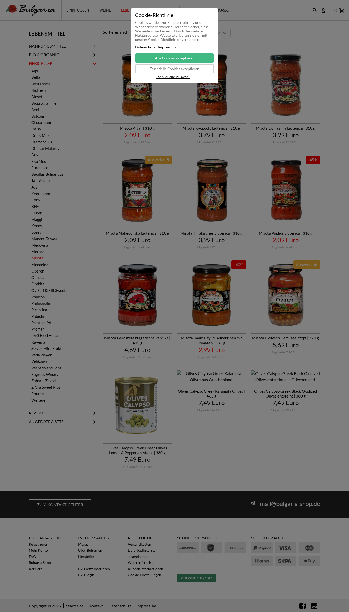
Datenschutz (145, 47)
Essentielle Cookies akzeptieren (174, 68)
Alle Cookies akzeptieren (174, 58)
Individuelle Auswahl (173, 77)
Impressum (167, 47)
